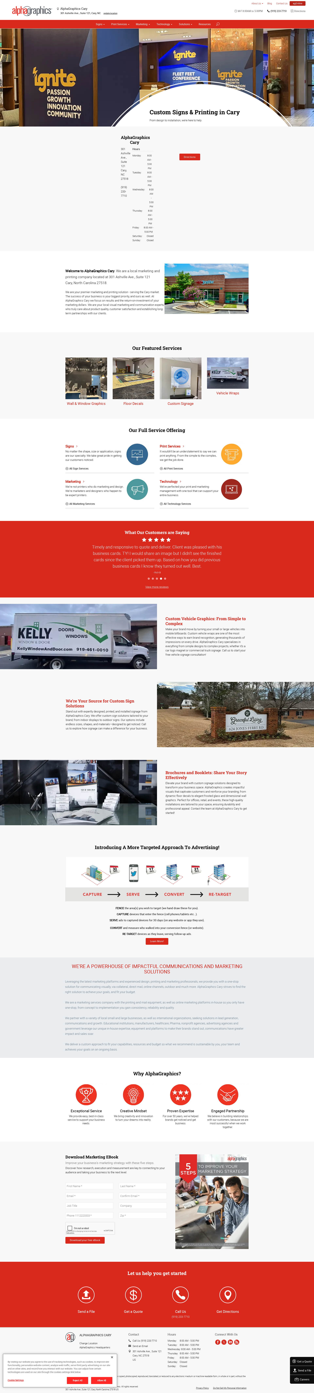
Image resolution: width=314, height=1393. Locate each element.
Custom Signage (181, 403)
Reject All (77, 1380)
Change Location (88, 1343)
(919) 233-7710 (278, 11)
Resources (205, 24)
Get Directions (228, 1311)
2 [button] (153, 579)
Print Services (119, 24)
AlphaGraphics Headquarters (94, 1347)
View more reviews (157, 587)
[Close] (112, 1357)
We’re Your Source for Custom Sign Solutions (100, 703)
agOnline (297, 3)
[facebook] (218, 1342)
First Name (70, 1181)
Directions (299, 11)
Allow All (101, 1380)
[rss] (237, 1342)
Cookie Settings (16, 1380)
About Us (256, 3)
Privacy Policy (202, 1387)
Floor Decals (133, 403)
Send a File (304, 1370)
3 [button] (157, 579)
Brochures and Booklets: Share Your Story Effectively (206, 775)
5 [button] (165, 579)
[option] (157, 556)
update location (110, 13)
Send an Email (140, 1346)
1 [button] (149, 579)
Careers (304, 1379)
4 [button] (161, 579)
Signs (99, 24)
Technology (163, 24)
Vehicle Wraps (227, 393)
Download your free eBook (85, 1240)
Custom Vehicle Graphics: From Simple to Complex (206, 621)
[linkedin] (230, 1342)
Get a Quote (304, 1361)
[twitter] (224, 1342)
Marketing (142, 24)
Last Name (124, 1181)
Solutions (184, 24)
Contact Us (282, 3)
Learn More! (157, 941)
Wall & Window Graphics (86, 403)
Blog (269, 3)
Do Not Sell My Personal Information (229, 1387)
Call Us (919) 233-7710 (145, 1340)
